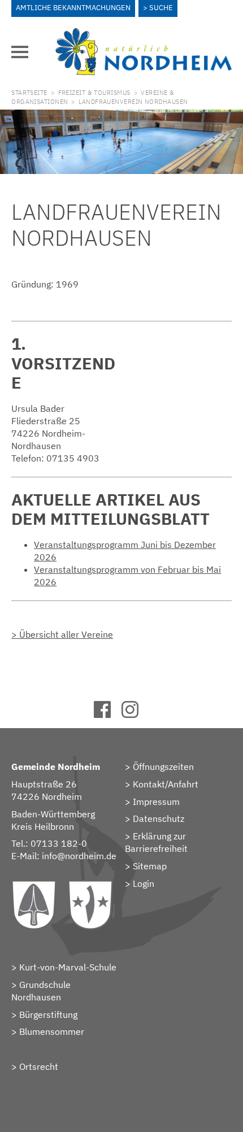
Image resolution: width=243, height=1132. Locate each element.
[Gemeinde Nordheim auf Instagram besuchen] (135, 714)
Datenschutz (158, 818)
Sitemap (150, 866)
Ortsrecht (38, 1066)
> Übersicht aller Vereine (62, 634)
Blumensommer (51, 1031)
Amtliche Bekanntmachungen (73, 7)
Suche (161, 7)
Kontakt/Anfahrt (165, 784)
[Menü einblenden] (20, 52)
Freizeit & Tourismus (94, 93)
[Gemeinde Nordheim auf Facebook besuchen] (108, 714)
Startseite (29, 93)
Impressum (156, 801)
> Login (139, 883)
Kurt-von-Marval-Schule (67, 967)
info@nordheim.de (79, 855)
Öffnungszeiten (163, 766)
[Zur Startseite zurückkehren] (143, 34)
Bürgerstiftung (48, 1014)
